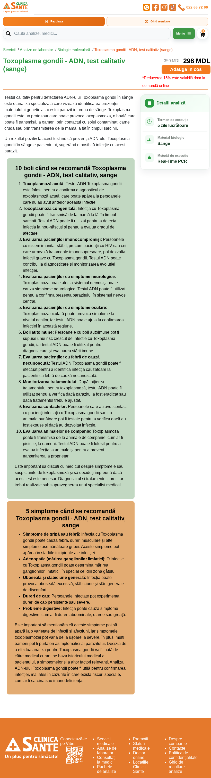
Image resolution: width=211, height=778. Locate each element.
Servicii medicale (105, 741)
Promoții (140, 739)
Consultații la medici (107, 759)
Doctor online (139, 755)
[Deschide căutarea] (8, 33)
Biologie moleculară (73, 49)
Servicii (9, 49)
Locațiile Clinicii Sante (140, 767)
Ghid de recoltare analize (177, 767)
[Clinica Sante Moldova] (15, 7)
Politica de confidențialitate (183, 755)
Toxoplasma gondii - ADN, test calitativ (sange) (133, 49)
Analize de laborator (36, 49)
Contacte (177, 748)
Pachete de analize (106, 769)
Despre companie (178, 741)
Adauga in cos (186, 69)
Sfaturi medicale (141, 745)
